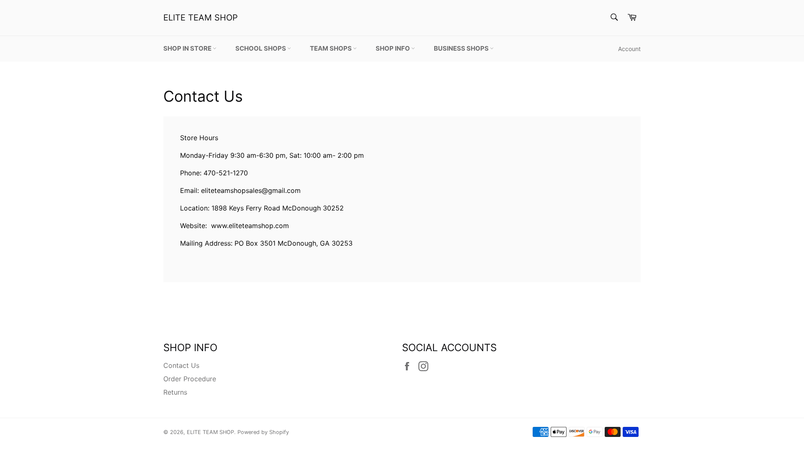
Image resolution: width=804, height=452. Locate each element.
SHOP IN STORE (188, 48)
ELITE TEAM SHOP (200, 18)
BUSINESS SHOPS (462, 48)
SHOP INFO (393, 48)
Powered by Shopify (263, 432)
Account (629, 48)
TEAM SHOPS (331, 48)
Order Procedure (189, 379)
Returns (175, 392)
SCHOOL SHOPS (261, 48)
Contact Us (181, 365)
